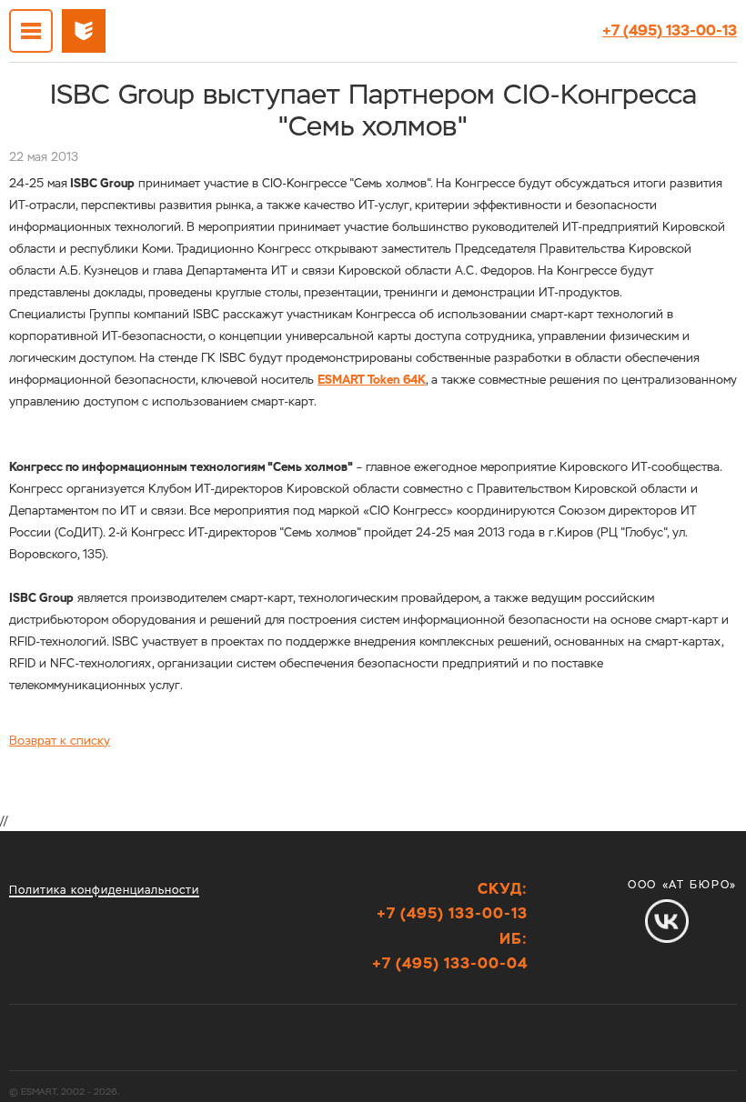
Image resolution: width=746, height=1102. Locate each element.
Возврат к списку (59, 740)
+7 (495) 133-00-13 (669, 30)
